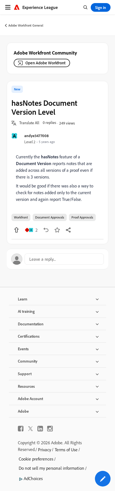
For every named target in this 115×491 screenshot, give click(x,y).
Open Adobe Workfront (45, 62)
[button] (29, 123)
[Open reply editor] (57, 259)
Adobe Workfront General (25, 25)
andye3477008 (36, 135)
